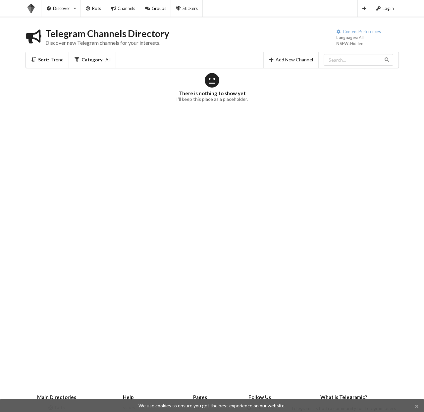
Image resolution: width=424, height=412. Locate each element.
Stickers (190, 8)
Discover (61, 8)
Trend (51, 59)
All (96, 59)
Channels (126, 8)
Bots (96, 8)
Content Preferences (361, 31)
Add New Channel (294, 59)
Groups (159, 8)
